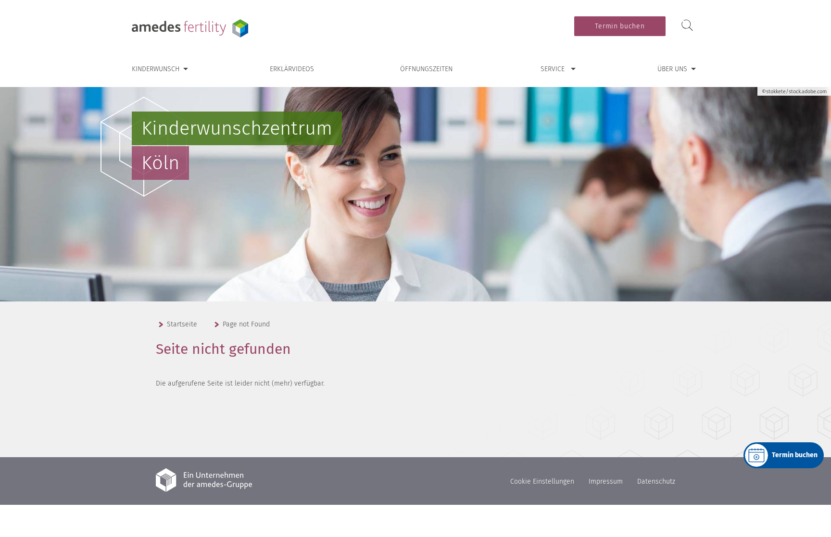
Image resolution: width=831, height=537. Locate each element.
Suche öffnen (687, 25)
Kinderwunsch (155, 69)
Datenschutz (656, 481)
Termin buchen (619, 26)
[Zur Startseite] (192, 28)
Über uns (672, 69)
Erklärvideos (292, 69)
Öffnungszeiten (426, 69)
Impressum (606, 481)
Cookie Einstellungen (542, 481)
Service (553, 69)
